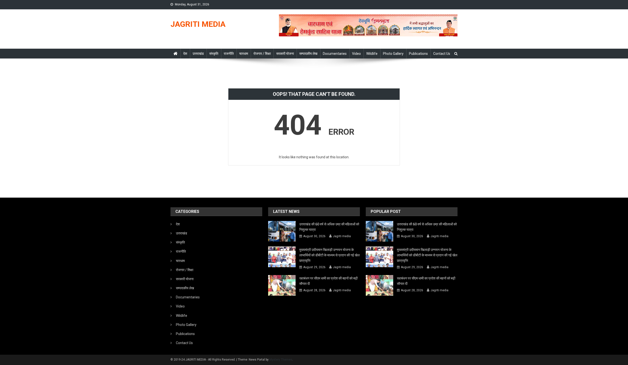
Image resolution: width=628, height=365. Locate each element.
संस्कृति (213, 54)
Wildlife (372, 54)
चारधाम (243, 54)
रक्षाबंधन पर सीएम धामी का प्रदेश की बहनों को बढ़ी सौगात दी (328, 281)
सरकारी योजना (285, 54)
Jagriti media (342, 236)
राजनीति (229, 54)
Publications (418, 54)
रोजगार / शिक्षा (262, 54)
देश (185, 54)
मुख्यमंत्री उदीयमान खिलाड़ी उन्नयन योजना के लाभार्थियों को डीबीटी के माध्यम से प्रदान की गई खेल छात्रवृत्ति (329, 255)
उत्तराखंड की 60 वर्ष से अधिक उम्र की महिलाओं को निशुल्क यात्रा (329, 227)
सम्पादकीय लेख (308, 54)
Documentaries (335, 54)
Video (356, 54)
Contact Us (441, 54)
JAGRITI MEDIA (197, 24)
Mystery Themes (280, 359)
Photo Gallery (393, 54)
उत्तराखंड (198, 54)
